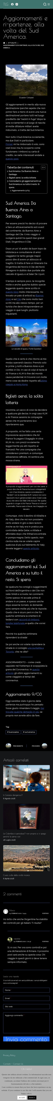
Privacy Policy (9, 1055)
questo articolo (31, 548)
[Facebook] (12, 4)
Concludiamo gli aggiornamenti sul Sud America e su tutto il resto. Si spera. (25, 184)
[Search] (44, 4)
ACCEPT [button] (22, 1098)
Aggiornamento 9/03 (21, 190)
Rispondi (45, 913)
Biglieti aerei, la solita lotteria (22, 178)
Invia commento (26, 1039)
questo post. (12, 159)
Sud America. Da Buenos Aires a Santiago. (23, 173)
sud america (29, 732)
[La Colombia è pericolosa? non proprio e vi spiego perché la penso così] (26, 817)
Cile (19, 299)
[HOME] (4, 43)
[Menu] (49, 4)
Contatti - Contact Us (13, 1064)
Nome (8, 990)
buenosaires (13, 732)
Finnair (9, 144)
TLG (5, 4)
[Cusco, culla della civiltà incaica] (26, 858)
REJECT (32, 1098)
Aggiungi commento (14, 1015)
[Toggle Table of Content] (42, 167)
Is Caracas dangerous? (13, 795)
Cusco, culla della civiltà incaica (16, 875)
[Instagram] (17, 4)
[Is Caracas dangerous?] (26, 778)
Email (8, 998)
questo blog (12, 292)
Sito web (9, 1006)
